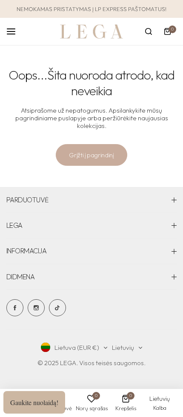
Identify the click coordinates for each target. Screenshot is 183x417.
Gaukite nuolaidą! (34, 402)
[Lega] (91, 31)
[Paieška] (148, 31)
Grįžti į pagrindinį (91, 155)
